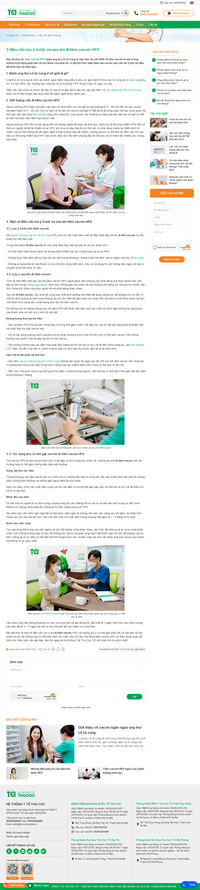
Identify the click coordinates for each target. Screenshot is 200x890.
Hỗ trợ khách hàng (120, 24)
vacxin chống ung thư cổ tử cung (39, 361)
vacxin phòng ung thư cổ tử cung (30, 235)
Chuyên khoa (32, 24)
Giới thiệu (14, 24)
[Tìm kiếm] (126, 13)
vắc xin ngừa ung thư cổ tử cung (121, 89)
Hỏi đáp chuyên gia (93, 24)
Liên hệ (153, 24)
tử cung (138, 257)
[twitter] (58, 649)
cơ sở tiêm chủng (49, 613)
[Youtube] (29, 851)
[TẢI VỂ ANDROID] (27, 869)
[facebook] (53, 649)
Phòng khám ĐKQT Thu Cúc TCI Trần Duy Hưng (163, 803)
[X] (16, 851)
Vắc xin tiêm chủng (49, 35)
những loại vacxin (37, 284)
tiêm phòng (39, 114)
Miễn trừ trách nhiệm (18, 832)
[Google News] (43, 851)
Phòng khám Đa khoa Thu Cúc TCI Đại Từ (95, 839)
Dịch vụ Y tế (52, 24)
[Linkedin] (23, 851)
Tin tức (140, 24)
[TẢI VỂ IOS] (12, 869)
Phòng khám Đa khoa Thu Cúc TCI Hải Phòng (162, 839)
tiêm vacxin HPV (35, 59)
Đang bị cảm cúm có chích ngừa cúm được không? (181, 179)
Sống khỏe (70, 24)
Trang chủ (12, 35)
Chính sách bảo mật (17, 836)
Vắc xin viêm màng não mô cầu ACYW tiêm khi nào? (179, 136)
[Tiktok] (36, 851)
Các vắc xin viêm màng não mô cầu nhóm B (179, 149)
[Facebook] (9, 851)
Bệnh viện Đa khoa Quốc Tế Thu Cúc (96, 803)
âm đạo (130, 79)
